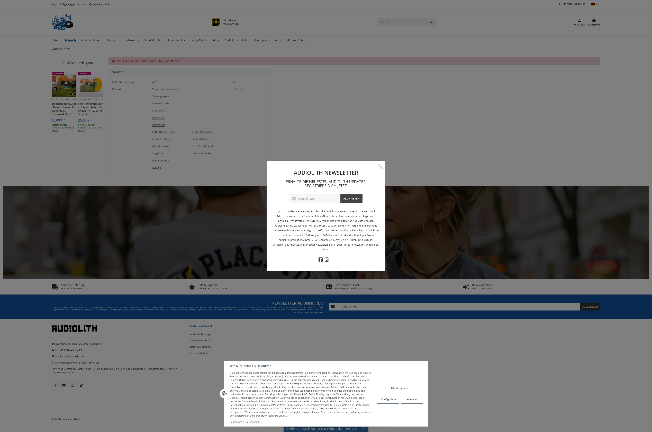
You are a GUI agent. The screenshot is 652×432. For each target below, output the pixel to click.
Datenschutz (253, 421)
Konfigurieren (389, 399)
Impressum (236, 421)
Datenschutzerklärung (348, 412)
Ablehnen (412, 399)
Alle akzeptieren (400, 388)
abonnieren (351, 198)
